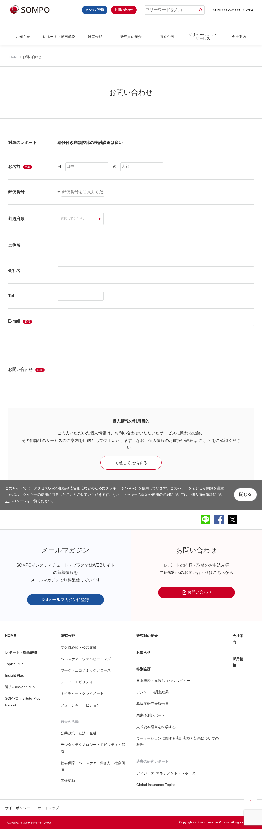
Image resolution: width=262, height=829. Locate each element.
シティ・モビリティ (77, 682)
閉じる (245, 494)
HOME (14, 57)
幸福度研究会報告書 (152, 703)
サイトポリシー (17, 808)
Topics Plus (14, 664)
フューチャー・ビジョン (80, 705)
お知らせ (23, 36)
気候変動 (68, 781)
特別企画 (167, 36)
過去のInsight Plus (20, 687)
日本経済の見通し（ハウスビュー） (165, 680)
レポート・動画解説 (59, 36)
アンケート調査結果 (152, 692)
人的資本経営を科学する (156, 727)
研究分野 (95, 36)
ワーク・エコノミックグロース (86, 670)
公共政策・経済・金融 (78, 733)
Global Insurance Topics (155, 784)
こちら (205, 440)
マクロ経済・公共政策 (78, 647)
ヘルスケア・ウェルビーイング (86, 659)
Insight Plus (14, 675)
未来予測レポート (150, 715)
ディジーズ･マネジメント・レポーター (167, 773)
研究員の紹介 (131, 36)
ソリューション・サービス (203, 36)
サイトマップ (48, 808)
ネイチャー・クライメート (82, 693)
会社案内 (239, 36)
